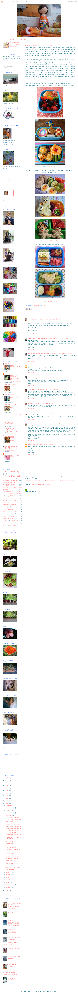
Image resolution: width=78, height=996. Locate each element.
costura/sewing (11, 472)
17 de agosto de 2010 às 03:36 (45, 444)
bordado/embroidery (10, 499)
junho (8, 875)
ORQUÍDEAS (9, 822)
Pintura (5, 520)
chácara (12, 495)
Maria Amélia (36, 305)
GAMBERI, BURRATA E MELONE (13, 439)
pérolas (14, 525)
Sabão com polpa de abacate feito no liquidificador (15, 378)
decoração (5, 507)
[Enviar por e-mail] (25, 309)
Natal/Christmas (16, 493)
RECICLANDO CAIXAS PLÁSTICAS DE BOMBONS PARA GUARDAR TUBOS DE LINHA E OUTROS (11, 941)
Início (4, 39)
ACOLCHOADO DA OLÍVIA (13, 826)
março (8, 882)
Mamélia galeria (10, 193)
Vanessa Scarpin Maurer (36, 413)
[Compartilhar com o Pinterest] (31, 309)
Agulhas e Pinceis (10, 405)
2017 (7, 788)
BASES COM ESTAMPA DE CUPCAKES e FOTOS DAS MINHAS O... (13, 830)
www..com (9, 189)
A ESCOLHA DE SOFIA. (13, 824)
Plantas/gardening (10, 480)
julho (8, 872)
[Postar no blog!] (27, 309)
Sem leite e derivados (10, 511)
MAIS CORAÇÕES (11, 841)
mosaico (16, 514)
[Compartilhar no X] (28, 309)
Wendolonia (52, 167)
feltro (5, 513)
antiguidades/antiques (9, 504)
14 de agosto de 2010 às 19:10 (50, 366)
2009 (7, 890)
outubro (9, 810)
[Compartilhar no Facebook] (29, 309)
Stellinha (31, 389)
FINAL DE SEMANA (11, 861)
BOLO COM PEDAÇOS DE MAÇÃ (13, 408)
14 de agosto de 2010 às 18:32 (60, 353)
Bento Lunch (52, 301)
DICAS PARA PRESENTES (13, 835)
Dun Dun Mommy (9, 395)
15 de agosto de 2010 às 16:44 (57, 413)
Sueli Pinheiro (33, 366)
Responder (31, 334)
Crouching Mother (52, 241)
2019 (7, 783)
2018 (7, 785)
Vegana (12, 513)
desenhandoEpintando (8, 518)
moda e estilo (6, 525)
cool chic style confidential (10, 435)
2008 (7, 893)
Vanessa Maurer (9, 385)
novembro (9, 808)
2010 (7, 803)
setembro (9, 813)
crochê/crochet (9, 486)
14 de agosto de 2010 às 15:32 (51, 319)
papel (16, 500)
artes (12, 522)
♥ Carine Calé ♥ (34, 319)
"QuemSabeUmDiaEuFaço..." (10, 509)
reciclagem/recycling (11, 491)
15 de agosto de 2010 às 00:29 (47, 389)
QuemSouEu (13, 39)
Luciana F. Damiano (35, 377)
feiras (11, 523)
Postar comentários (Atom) (41, 484)
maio (8, 877)
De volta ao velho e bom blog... (14, 398)
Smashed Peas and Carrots (10, 447)
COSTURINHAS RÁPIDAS (13, 843)
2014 (7, 793)
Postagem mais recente (33, 481)
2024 (7, 778)
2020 (7, 780)
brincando (5, 506)
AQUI (33, 49)
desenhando (15, 520)
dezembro (9, 805)
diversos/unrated (9, 484)
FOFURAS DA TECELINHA (13, 856)
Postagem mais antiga (67, 481)
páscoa (5, 500)
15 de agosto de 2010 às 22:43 (54, 424)
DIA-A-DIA (10, 912)
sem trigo (8, 516)
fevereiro (10, 885)
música (5, 522)
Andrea (30, 403)
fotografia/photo (9, 482)
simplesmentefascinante (36, 338)
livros (17, 523)
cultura (16, 506)
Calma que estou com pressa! (38, 353)
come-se (7, 374)
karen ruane (8, 454)
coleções (6, 502)
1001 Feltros (9, 364)
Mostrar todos (18, 414)
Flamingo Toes (9, 428)
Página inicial (50, 481)
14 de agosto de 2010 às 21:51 (54, 377)
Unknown (31, 444)
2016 (7, 790)
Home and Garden (10, 422)
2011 (7, 800)
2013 (7, 795)
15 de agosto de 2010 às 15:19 (44, 403)
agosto (8, 815)
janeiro (9, 887)
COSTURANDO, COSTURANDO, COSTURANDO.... (13, 931)
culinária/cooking (38, 307)
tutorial (6, 497)
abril (8, 880)
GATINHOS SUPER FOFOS (13, 858)
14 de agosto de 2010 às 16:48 (57, 338)
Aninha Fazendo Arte (35, 424)
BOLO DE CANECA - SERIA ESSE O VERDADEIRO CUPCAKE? (13, 847)
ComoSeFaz (22, 39)
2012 (7, 798)
